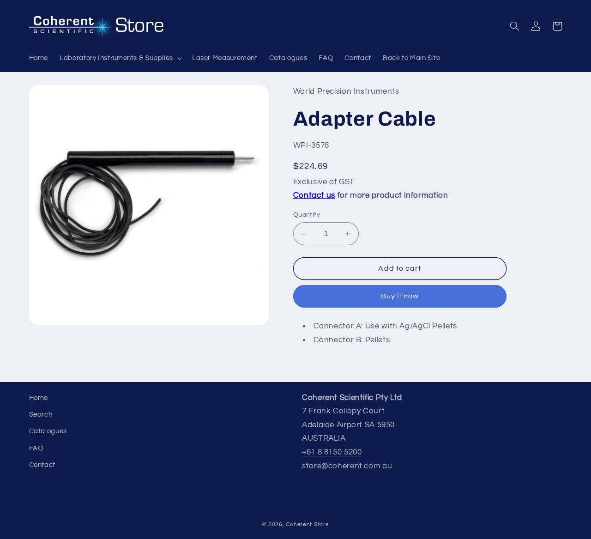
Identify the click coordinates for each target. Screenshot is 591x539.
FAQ (36, 448)
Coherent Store (307, 524)
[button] (120, 58)
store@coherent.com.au (347, 466)
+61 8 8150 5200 (332, 452)
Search (41, 414)
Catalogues (48, 431)
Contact (42, 464)
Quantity (306, 215)
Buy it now (400, 296)
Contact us (314, 196)
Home (38, 397)
